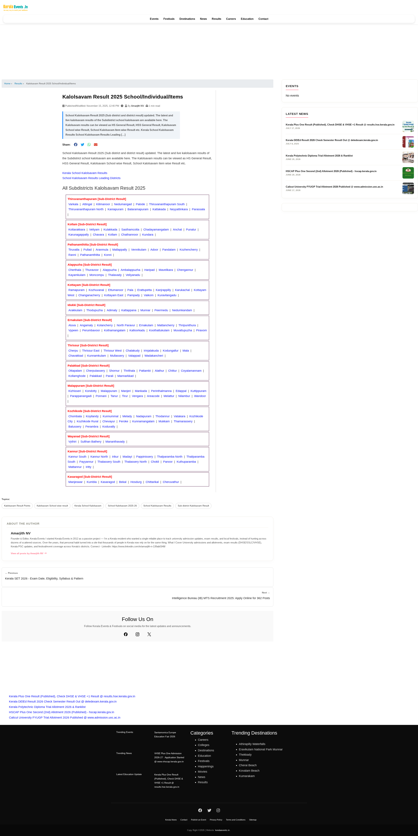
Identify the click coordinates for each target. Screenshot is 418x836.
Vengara (137, 396)
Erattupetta (144, 290)
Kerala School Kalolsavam (87, 506)
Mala (186, 350)
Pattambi (145, 370)
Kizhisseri (74, 391)
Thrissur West (113, 350)
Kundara (147, 234)
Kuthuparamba (186, 461)
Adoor (154, 249)
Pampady (133, 295)
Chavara (98, 234)
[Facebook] (125, 634)
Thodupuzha (94, 310)
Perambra (91, 426)
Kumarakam (247, 776)
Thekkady (245, 754)
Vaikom (148, 295)
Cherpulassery (95, 370)
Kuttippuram (198, 391)
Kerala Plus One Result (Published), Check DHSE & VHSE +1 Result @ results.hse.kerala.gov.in (72, 696)
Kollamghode (77, 376)
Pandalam (169, 249)
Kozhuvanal (96, 290)
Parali (109, 376)
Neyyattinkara (179, 209)
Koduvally (108, 426)
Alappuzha (110, 270)
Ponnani (101, 396)
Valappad (134, 355)
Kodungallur (170, 350)
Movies (202, 771)
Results (216, 18)
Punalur (191, 229)
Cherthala (74, 270)
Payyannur (86, 461)
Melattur (169, 396)
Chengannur (185, 270)
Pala (130, 290)
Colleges (203, 745)
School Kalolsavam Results (157, 506)
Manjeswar (75, 482)
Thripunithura (187, 325)
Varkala (73, 204)
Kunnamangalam (143, 421)
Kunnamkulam (96, 355)
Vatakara (179, 416)
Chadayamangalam (156, 229)
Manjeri (126, 391)
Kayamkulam (76, 275)
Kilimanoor (103, 204)
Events (154, 18)
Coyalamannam (191, 370)
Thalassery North (135, 461)
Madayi (127, 456)
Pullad (87, 249)
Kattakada (159, 209)
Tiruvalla (73, 249)
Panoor (168, 461)
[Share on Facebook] (75, 145)
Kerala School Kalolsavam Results (84, 173)
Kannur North (99, 456)
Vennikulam (138, 249)
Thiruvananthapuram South (167, 204)
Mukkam (164, 421)
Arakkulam (75, 310)
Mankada (141, 391)
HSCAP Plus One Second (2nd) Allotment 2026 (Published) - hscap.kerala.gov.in (61, 712)
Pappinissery (144, 456)
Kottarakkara (76, 229)
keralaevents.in (222, 830)
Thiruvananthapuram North (86, 209)
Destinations (187, 18)
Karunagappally (78, 234)
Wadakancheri (154, 355)
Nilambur (184, 396)
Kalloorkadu (137, 330)
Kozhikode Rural (87, 421)
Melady (127, 416)
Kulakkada (110, 229)
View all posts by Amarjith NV (27, 553)
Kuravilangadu (167, 295)
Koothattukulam (159, 330)
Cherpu (73, 350)
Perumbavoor (91, 330)
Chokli (155, 461)
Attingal (87, 204)
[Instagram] (137, 634)
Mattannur (75, 467)
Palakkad (96, 376)
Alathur (159, 370)
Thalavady (115, 275)
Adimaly (112, 310)
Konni (108, 255)
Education (247, 18)
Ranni (72, 255)
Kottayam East (113, 295)
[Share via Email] (95, 145)
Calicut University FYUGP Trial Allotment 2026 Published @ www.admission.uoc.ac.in (64, 717)
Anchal (177, 229)
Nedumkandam (182, 310)
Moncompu (96, 275)
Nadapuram (143, 416)
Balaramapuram (138, 209)
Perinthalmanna (161, 391)
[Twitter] (149, 634)
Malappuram (109, 391)
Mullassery (117, 355)
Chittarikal (152, 482)
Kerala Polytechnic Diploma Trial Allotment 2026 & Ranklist (47, 707)
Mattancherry (165, 325)
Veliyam (94, 229)
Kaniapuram (115, 209)
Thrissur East (90, 350)
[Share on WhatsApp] (89, 145)
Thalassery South (108, 461)
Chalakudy (133, 350)
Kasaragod (108, 482)
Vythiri (72, 441)
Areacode (153, 396)
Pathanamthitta (90, 255)
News (203, 18)
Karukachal (182, 290)
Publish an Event (198, 820)
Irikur (115, 456)
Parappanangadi (81, 396)
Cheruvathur (171, 482)
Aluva (72, 325)
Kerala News (171, 820)
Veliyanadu (133, 275)
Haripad (149, 270)
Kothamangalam (114, 330)
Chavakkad (75, 355)
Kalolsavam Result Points (17, 506)
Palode (140, 204)
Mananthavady (115, 441)
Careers (231, 18)
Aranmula (102, 249)
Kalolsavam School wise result (52, 506)
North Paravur (126, 325)
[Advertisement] (209, 52)
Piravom (201, 330)
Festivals (169, 18)
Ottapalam (75, 370)
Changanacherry (89, 295)
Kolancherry (105, 325)
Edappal (181, 391)
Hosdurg (136, 482)
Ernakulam (146, 325)
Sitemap (253, 820)
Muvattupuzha (183, 330)
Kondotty (91, 391)
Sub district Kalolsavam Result (193, 506)
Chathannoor (129, 234)
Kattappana (128, 310)
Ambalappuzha (130, 270)
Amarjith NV (137, 105)
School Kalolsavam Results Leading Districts (91, 178)
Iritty (88, 467)
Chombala (75, 416)
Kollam (112, 234)
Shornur (114, 370)
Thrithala (129, 370)
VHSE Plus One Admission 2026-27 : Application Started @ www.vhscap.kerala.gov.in (169, 757)
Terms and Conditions (235, 820)
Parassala (198, 209)
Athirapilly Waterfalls (252, 744)
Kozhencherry (189, 249)
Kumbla (92, 482)
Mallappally (119, 249)
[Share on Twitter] (82, 145)
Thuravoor (92, 270)
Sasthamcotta (130, 229)
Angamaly (86, 325)
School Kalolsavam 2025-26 (122, 506)
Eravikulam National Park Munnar (261, 749)
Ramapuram (76, 290)
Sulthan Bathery (90, 441)
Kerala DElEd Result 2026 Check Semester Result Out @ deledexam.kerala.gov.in (63, 701)
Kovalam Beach (249, 770)
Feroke (123, 421)
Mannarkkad (125, 376)
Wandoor (200, 396)
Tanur (114, 396)
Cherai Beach (248, 765)
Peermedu (161, 310)
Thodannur (162, 416)
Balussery (74, 426)
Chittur (172, 370)
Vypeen (73, 330)
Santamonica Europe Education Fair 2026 (165, 734)
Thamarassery (183, 421)
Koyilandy (92, 416)
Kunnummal (110, 416)
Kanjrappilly (163, 290)
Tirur (125, 396)
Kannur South (77, 456)
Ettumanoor (115, 290)
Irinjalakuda (151, 350)
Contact (263, 18)
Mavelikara (166, 270)
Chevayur (108, 421)
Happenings (206, 766)
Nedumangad (123, 204)
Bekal (122, 482)
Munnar (145, 310)
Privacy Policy (216, 820)
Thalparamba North (169, 456)
